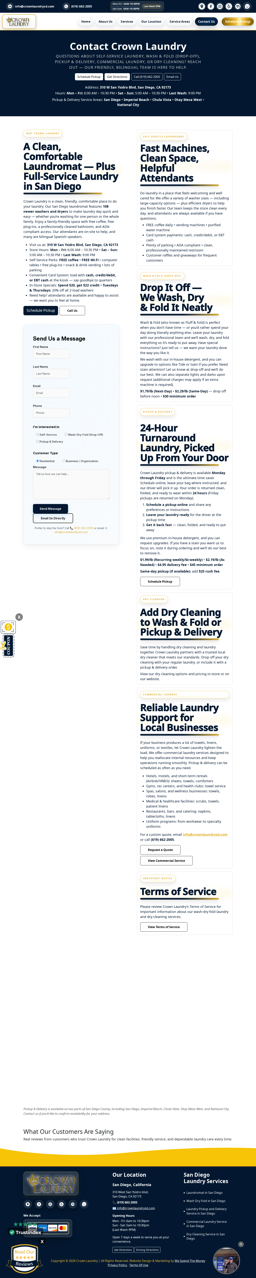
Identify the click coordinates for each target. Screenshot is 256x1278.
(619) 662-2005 (81, 6)
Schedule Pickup (237, 21)
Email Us (172, 77)
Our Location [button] (151, 21)
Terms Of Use (138, 1265)
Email (36, 386)
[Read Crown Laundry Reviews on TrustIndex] (25, 1232)
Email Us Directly (53, 518)
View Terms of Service (164, 927)
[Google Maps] (202, 6)
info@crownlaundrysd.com (205, 834)
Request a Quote (160, 850)
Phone (37, 406)
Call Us (72, 311)
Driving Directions (147, 1250)
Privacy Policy (118, 1265)
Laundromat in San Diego (204, 1193)
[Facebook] (211, 6)
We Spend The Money (190, 1261)
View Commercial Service (166, 861)
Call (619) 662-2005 (147, 77)
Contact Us (206, 21)
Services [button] (127, 21)
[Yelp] (229, 6)
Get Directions (117, 77)
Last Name (40, 366)
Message (39, 467)
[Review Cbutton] (24, 1259)
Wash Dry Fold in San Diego (205, 1201)
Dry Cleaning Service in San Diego (205, 1236)
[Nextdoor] (238, 6)
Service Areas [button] (180, 21)
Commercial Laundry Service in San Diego (206, 1224)
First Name (40, 347)
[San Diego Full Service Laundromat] (226, 1260)
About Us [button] (106, 21)
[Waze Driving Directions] (247, 6)
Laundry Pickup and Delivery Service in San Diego (206, 1211)
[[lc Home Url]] (17, 21)
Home (85, 21)
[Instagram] (220, 6)
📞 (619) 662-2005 (81, 528)
